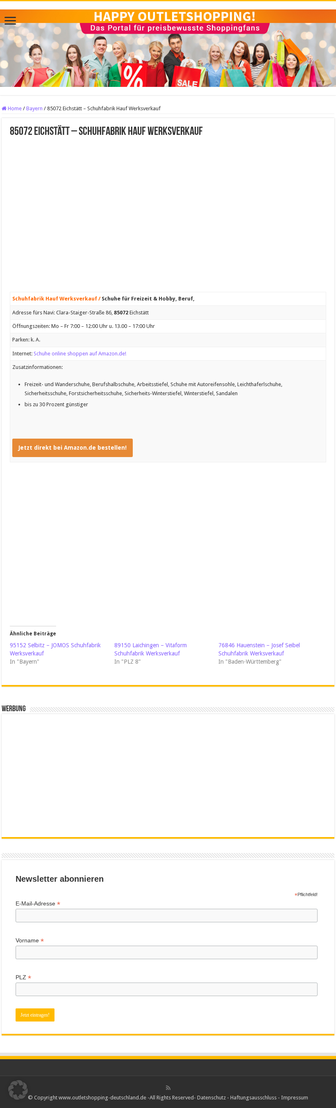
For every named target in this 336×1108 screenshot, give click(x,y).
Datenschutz (211, 1097)
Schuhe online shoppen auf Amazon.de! (80, 353)
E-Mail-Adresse (38, 904)
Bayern (34, 108)
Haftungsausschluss (253, 1097)
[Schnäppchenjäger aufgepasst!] (168, 47)
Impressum (294, 1097)
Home (14, 108)
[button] (18, 1090)
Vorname (30, 940)
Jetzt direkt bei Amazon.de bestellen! (72, 447)
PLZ (23, 977)
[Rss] (168, 1088)
